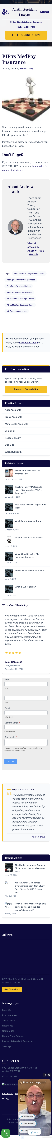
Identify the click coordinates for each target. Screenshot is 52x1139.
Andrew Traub (26, 68)
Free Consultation (26, 35)
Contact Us (8, 1030)
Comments (10, 737)
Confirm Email (12, 722)
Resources (7, 1025)
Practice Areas (9, 1015)
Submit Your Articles (12, 1036)
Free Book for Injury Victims (19, 286)
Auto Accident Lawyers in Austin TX (29, 273)
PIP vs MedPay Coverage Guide (20, 305)
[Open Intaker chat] (22, 1137)
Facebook (7, 1093)
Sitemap (6, 1046)
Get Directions (12, 989)
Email (7, 708)
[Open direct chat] (45, 1075)
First (7, 679)
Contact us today (28, 342)
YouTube (6, 1099)
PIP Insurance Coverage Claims (20, 298)
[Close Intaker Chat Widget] (49, 1075)
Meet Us (6, 1010)
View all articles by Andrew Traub (35, 247)
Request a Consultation (26, 389)
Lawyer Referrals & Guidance (17, 1041)
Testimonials (8, 1020)
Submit (10, 761)
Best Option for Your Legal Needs (21, 280)
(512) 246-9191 (26, 27)
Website (33, 254)
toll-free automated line (17, 311)
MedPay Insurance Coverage (19, 292)
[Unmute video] (34, 1102)
